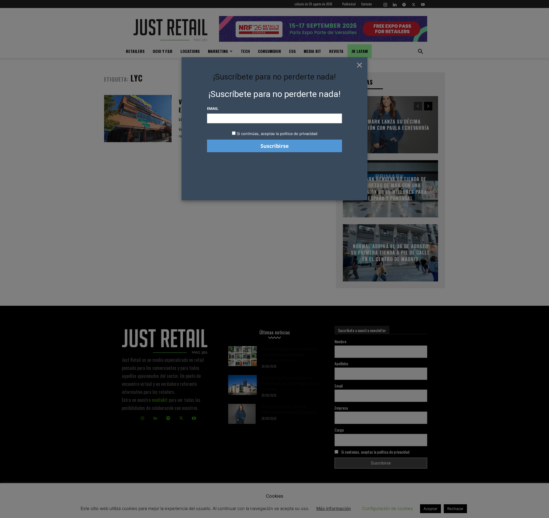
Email (212, 108)
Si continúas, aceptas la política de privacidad (277, 133)
